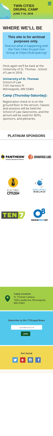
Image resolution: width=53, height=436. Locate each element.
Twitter (15, 360)
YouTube (22, 360)
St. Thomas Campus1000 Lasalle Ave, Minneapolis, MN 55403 (30, 300)
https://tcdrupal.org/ (33, 53)
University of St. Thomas (21, 79)
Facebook (38, 360)
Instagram (30, 360)
